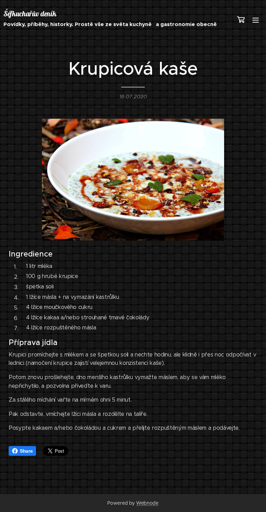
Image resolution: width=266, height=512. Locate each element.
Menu (256, 20)
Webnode (147, 503)
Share (26, 451)
